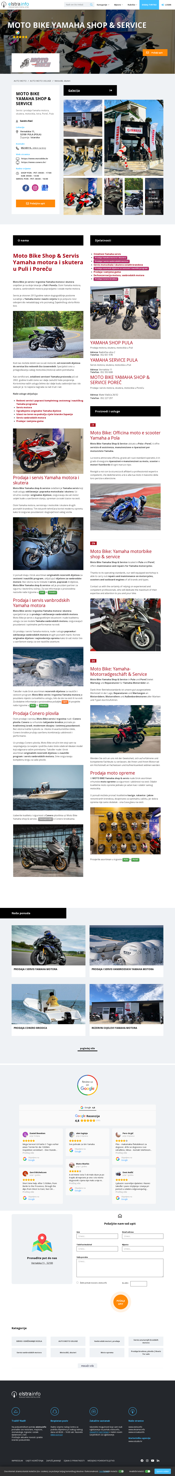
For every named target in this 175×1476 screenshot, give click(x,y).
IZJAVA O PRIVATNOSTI (74, 1460)
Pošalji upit (157, 52)
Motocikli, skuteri (62, 80)
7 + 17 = (125, 1283)
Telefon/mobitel (84, 1244)
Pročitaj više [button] (28, 1152)
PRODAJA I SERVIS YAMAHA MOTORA (35, 969)
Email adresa (128, 1232)
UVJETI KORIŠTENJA (34, 1460)
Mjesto (125, 1244)
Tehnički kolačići (110, 1471)
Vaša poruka (82, 1257)
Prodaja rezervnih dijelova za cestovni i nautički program (121, 268)
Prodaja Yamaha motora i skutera (110, 257)
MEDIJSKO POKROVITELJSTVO (101, 1460)
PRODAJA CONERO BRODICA (30, 1028)
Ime (78, 1232)
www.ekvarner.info (137, 1429)
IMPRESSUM (17, 1460)
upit (65, 701)
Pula (126, 859)
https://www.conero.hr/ (33, 162)
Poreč (135, 859)
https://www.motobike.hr (34, 158)
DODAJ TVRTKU (149, 4)
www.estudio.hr (135, 1441)
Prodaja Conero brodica (106, 279)
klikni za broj (33, 147)
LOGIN (167, 4)
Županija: (30, 134)
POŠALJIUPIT (120, 1302)
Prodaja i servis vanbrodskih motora (111, 261)
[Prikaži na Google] (25, 1134)
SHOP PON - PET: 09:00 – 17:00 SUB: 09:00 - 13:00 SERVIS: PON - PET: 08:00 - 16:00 (33, 175)
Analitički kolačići (136, 1471)
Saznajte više (46, 819)
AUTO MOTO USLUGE (40, 80)
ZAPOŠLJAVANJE (53, 1460)
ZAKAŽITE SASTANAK (99, 1432)
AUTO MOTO (20, 80)
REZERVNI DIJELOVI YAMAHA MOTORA (114, 1028)
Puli (42, 592)
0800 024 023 (57, 1434)
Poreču (52, 592)
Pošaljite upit (37, 203)
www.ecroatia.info (137, 1432)
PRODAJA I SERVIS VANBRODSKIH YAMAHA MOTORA (123, 969)
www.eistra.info (135, 1427)
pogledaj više (87, 1048)
